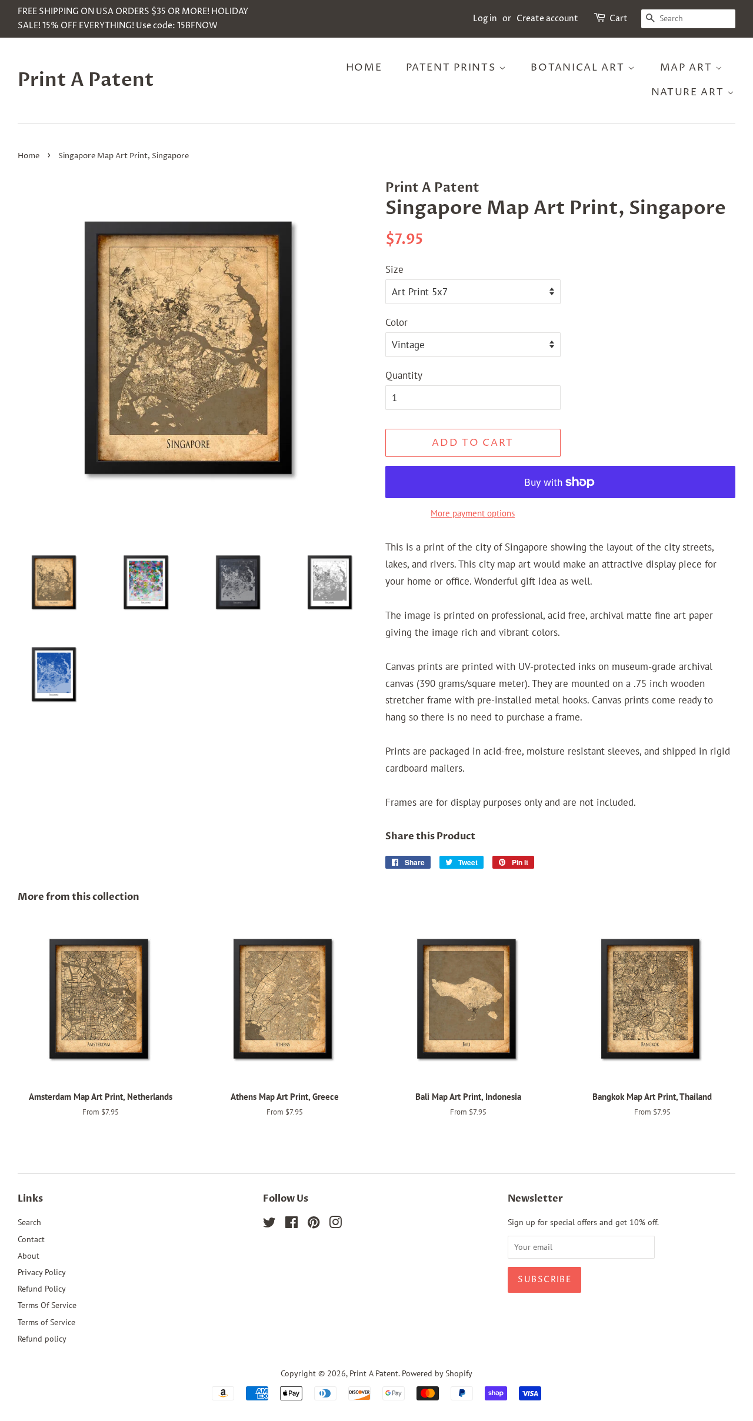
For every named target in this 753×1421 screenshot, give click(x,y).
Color (396, 322)
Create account (547, 18)
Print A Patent (86, 80)
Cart (618, 18)
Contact (31, 1239)
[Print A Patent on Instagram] (335, 1224)
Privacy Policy (42, 1271)
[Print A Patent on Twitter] (269, 1224)
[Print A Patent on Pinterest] (313, 1224)
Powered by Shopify (437, 1373)
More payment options (473, 513)
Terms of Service (46, 1321)
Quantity (403, 375)
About (28, 1255)
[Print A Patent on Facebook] (291, 1224)
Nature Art (689, 92)
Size (394, 269)
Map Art (688, 68)
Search (29, 1221)
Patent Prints (452, 68)
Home (364, 68)
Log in (485, 18)
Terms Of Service (47, 1304)
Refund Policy (42, 1288)
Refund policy (42, 1338)
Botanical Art (579, 68)
